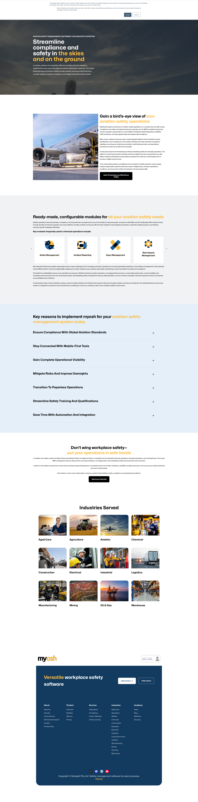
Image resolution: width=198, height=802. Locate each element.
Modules (69, 713)
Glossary (137, 720)
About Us (47, 709)
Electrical (114, 730)
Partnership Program (52, 720)
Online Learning (95, 720)
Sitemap (99, 779)
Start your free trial (99, 479)
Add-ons (69, 716)
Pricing (69, 720)
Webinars (137, 716)
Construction (116, 723)
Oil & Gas (114, 750)
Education (115, 726)
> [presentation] (166, 249)
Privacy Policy (49, 726)
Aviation (114, 716)
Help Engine (146, 681)
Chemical (115, 720)
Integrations (93, 709)
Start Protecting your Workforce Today (116, 176)
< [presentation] (31, 249)
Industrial (114, 733)
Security (47, 713)
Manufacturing (116, 743)
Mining (114, 747)
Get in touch (127, 681)
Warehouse (115, 753)
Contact (47, 723)
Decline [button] (136, 15)
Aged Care (115, 709)
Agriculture (115, 713)
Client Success (49, 716)
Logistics (114, 740)
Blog (135, 713)
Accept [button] (128, 15)
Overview (69, 709)
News (136, 709)
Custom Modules (95, 716)
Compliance (93, 713)
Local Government (118, 736)
